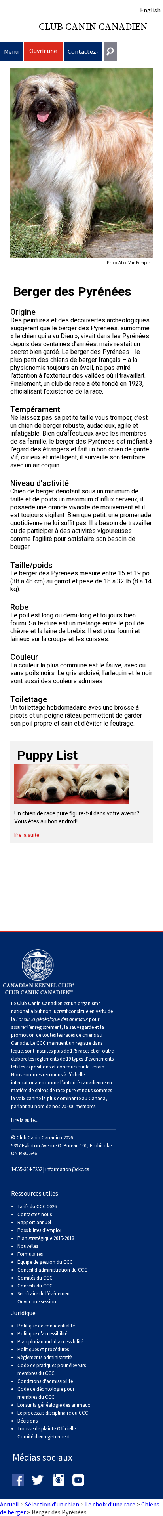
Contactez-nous (83, 54)
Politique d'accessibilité (42, 1333)
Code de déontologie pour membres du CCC (45, 1393)
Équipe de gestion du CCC (45, 1262)
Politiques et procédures (43, 1349)
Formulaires (30, 1254)
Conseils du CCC (35, 1285)
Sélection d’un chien (52, 1504)
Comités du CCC (35, 1277)
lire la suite (26, 835)
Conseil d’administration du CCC (52, 1270)
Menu (11, 51)
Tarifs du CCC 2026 (37, 1206)
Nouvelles (27, 1246)
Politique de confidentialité (46, 1325)
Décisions (27, 1420)
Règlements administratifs (44, 1357)
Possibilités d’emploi (39, 1230)
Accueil (9, 1504)
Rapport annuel (34, 1222)
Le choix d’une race (110, 1504)
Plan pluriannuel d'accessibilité (50, 1341)
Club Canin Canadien (93, 27)
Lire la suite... (24, 1120)
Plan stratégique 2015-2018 (45, 1238)
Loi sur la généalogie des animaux (53, 1405)
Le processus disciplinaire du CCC (52, 1412)
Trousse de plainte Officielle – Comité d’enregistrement (48, 1432)
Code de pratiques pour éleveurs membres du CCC (51, 1369)
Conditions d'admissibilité (45, 1381)
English (150, 10)
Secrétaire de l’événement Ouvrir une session (44, 1297)
